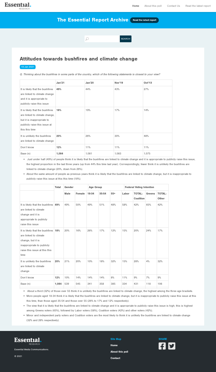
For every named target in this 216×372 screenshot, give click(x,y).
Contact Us (173, 6)
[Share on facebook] (163, 348)
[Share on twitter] (171, 348)
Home (135, 6)
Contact (115, 358)
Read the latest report (198, 6)
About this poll (153, 6)
